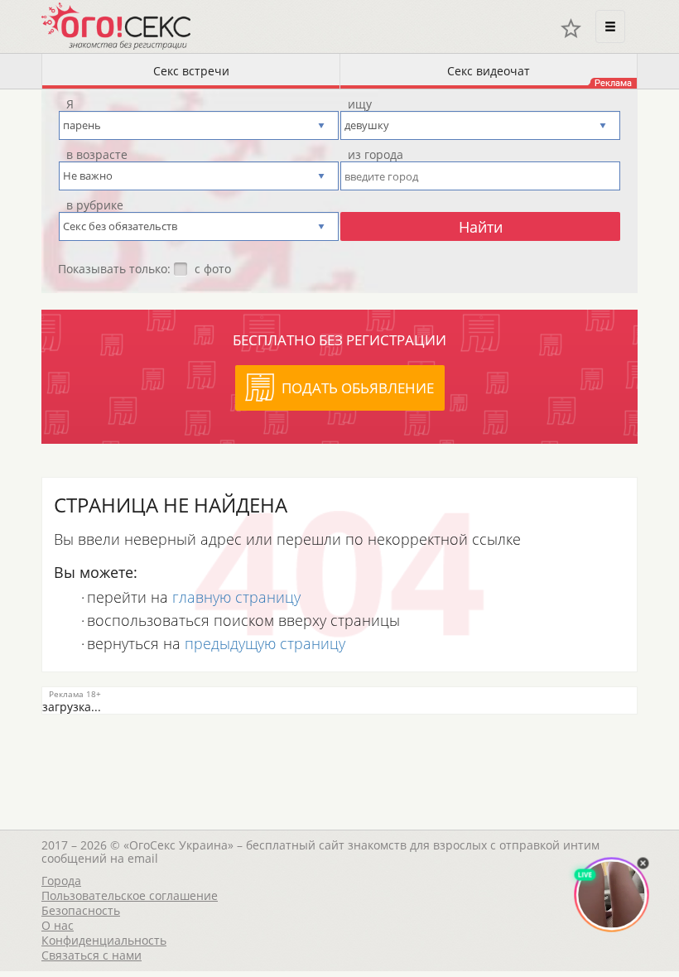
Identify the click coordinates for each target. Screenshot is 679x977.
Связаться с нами (91, 955)
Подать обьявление (358, 387)
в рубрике (94, 205)
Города (61, 880)
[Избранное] (571, 28)
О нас (57, 925)
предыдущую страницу (265, 643)
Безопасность (80, 910)
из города (375, 154)
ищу (360, 104)
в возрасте (97, 154)
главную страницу (236, 597)
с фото (213, 269)
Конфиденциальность (103, 940)
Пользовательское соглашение (129, 895)
